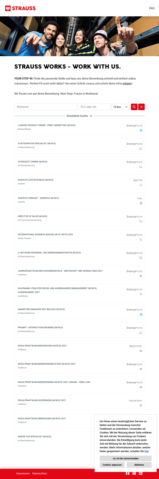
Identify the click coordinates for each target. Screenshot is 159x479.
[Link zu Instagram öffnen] (134, 473)
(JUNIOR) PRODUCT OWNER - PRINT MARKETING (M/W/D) (47, 125)
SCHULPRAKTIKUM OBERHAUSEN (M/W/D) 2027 (42, 418)
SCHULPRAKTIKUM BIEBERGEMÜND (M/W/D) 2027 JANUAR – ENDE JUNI (54, 382)
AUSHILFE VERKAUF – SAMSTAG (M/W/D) (38, 198)
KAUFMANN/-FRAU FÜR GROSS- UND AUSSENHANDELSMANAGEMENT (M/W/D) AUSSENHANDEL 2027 (57, 290)
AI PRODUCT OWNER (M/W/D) (32, 161)
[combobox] (120, 107)
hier (146, 451)
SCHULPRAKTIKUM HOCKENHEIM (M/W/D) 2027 (42, 400)
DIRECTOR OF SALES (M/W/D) (32, 216)
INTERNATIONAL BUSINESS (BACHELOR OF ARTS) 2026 (45, 234)
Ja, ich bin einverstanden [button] (126, 458)
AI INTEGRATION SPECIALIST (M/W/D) (37, 143)
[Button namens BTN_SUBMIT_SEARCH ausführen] (134, 107)
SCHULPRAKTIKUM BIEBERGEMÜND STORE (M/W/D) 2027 (46, 364)
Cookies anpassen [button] (112, 464)
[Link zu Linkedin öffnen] (140, 473)
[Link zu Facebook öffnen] (127, 473)
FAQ (151, 8)
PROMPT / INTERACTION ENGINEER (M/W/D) (40, 327)
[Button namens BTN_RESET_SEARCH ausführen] (141, 107)
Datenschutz (39, 473)
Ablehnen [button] (139, 464)
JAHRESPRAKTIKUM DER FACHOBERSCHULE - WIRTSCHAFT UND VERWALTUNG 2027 (60, 271)
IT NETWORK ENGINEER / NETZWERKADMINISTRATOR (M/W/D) (49, 252)
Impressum (23, 473)
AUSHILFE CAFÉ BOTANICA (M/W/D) (35, 180)
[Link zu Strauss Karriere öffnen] (20, 8)
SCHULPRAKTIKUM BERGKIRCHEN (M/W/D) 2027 (42, 345)
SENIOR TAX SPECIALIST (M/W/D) (34, 436)
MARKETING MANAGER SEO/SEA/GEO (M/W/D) (41, 309)
